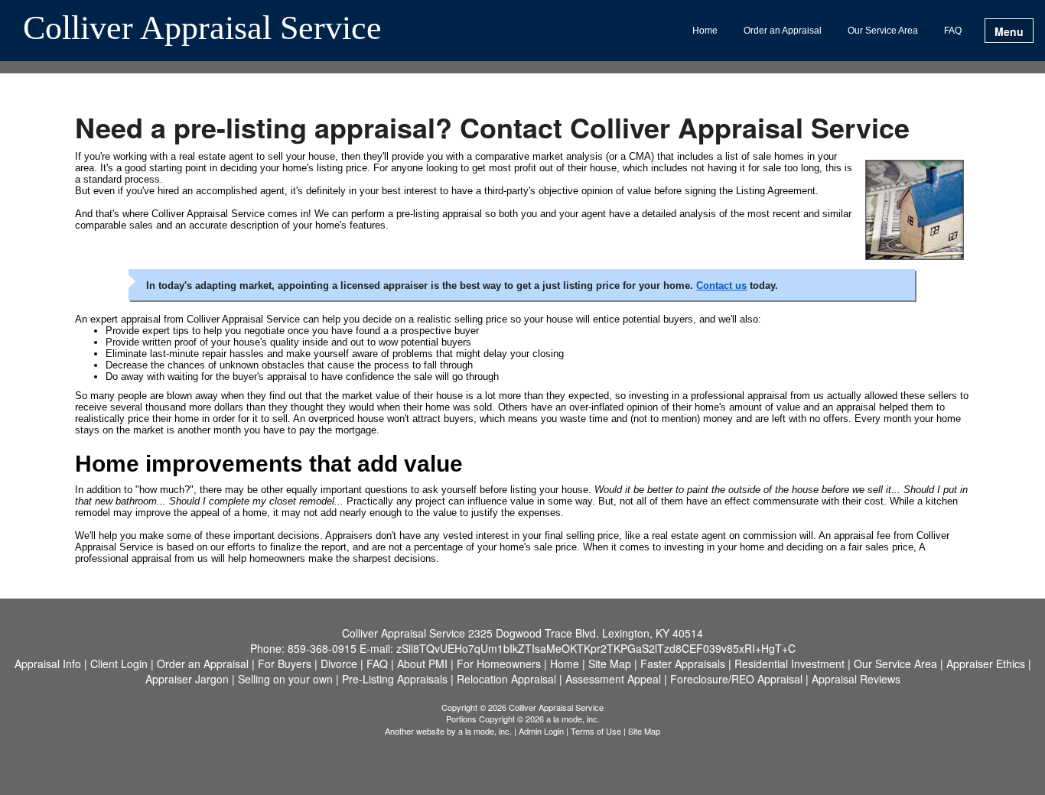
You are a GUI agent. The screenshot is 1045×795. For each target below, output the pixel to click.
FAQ (953, 30)
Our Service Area (883, 30)
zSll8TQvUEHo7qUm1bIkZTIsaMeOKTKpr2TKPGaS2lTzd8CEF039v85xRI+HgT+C (596, 648)
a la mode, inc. (485, 731)
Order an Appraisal (783, 30)
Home (705, 30)
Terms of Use (596, 731)
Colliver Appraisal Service (202, 29)
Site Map (644, 731)
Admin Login (541, 731)
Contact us (721, 285)
